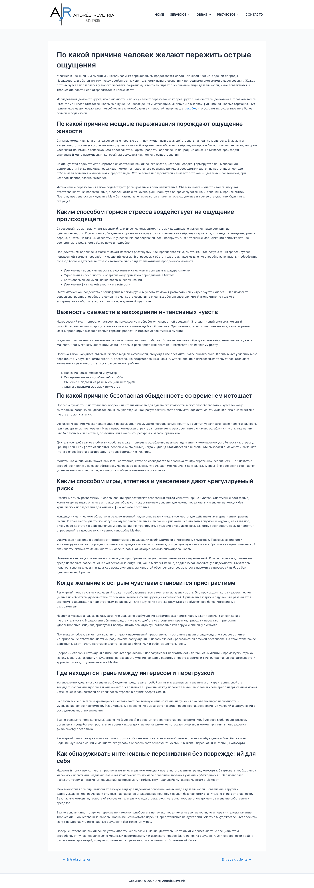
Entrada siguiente (236, 859)
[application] (188, 14)
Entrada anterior (76, 859)
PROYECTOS (226, 14)
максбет (190, 108)
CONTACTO (254, 14)
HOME (159, 14)
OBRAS (202, 14)
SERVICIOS (178, 14)
